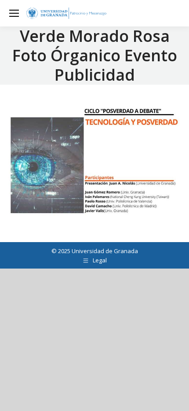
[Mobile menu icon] (14, 13)
